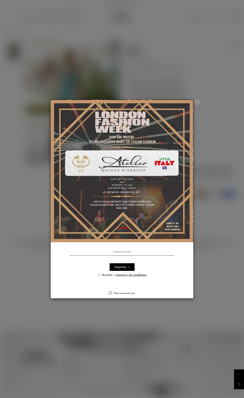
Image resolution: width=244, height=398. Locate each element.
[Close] (196, 102)
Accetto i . (124, 275)
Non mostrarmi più (124, 293)
